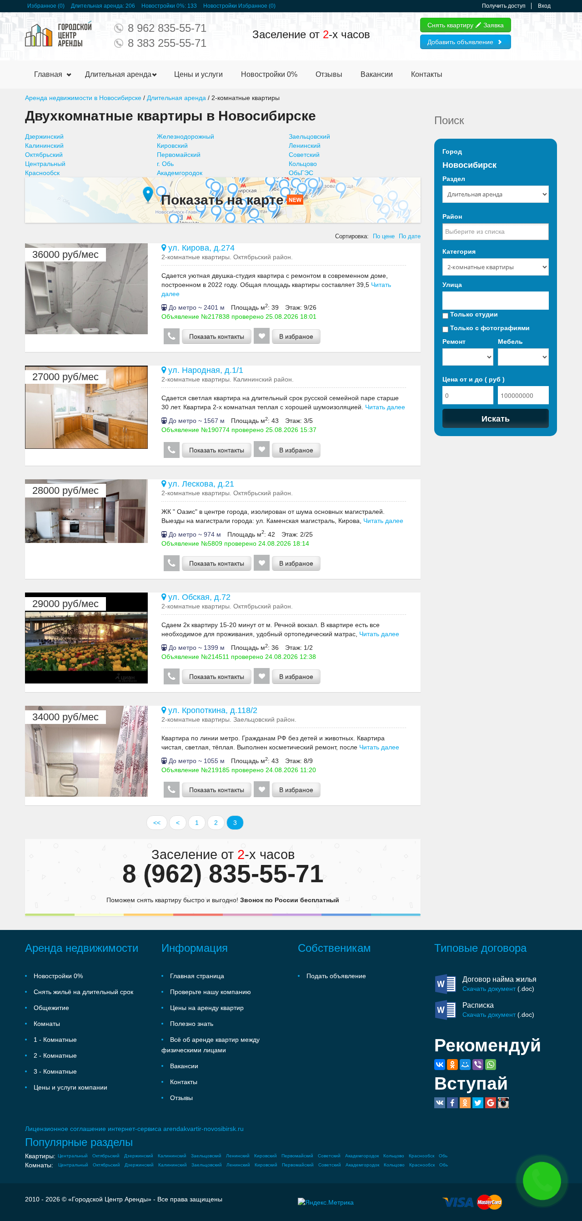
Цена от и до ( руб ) (473, 379)
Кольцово (303, 163)
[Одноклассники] (452, 1064)
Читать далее (384, 407)
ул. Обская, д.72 (198, 597)
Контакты (426, 74)
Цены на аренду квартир (207, 1007)
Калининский (44, 145)
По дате (410, 236)
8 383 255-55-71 (167, 43)
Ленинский (305, 145)
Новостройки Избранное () (239, 6)
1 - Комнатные (55, 1039)
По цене (384, 236)
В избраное (296, 336)
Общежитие (51, 1007)
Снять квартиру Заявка (465, 25)
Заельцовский (309, 136)
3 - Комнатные (55, 1071)
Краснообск (42, 172)
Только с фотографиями (489, 328)
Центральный (45, 163)
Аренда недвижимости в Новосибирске (83, 97)
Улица (452, 284)
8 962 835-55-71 (167, 28)
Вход (544, 6)
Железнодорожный (185, 136)
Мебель (510, 341)
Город (452, 151)
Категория (459, 251)
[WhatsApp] (490, 1064)
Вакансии (377, 74)
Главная (48, 74)
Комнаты (47, 1023)
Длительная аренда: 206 (103, 6)
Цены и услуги (198, 74)
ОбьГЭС (301, 172)
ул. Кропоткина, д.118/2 (211, 710)
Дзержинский (44, 136)
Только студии (473, 314)
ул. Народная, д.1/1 (204, 370)
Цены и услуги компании (70, 1087)
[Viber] (477, 1064)
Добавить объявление (460, 41)
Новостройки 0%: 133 (169, 6)
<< (157, 822)
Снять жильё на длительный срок (83, 991)
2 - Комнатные (55, 1055)
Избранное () (46, 6)
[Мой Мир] (465, 1064)
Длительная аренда (118, 74)
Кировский (172, 145)
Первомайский (179, 154)
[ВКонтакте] (439, 1064)
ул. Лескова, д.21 (200, 483)
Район (452, 216)
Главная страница (197, 976)
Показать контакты (216, 336)
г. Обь (165, 163)
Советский (304, 154)
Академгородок (179, 172)
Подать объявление (336, 976)
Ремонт (454, 341)
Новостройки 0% (269, 74)
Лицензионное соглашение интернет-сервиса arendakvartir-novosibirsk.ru (134, 1128)
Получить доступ (504, 6)
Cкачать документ (489, 988)
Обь (443, 1155)
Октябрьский (44, 154)
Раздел (453, 178)
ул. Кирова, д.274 (200, 247)
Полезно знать (191, 1023)
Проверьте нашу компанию (210, 991)
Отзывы (329, 74)
